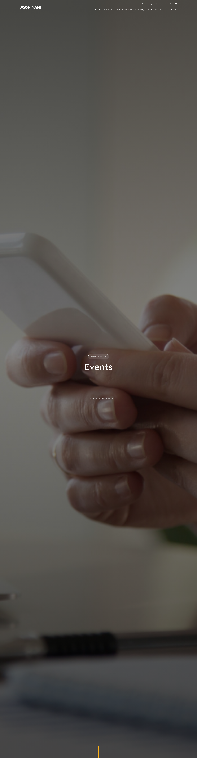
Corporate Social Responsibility (129, 10)
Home (98, 10)
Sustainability (170, 10)
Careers (159, 4)
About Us (108, 10)
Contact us (169, 4)
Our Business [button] (153, 10)
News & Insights (147, 4)
